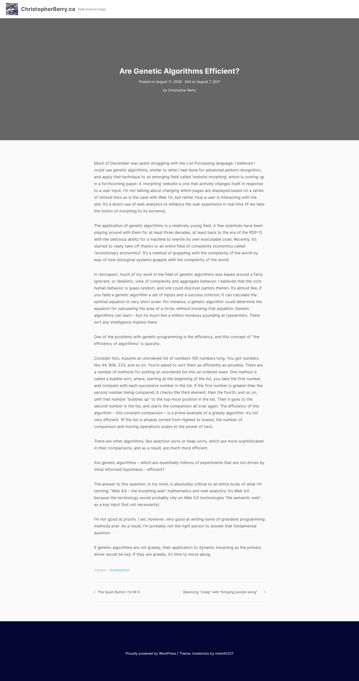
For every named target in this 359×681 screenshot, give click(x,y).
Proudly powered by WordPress (151, 653)
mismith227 (224, 653)
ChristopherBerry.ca (48, 9)
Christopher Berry (182, 90)
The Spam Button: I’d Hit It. (119, 592)
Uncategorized (119, 570)
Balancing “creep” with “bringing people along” (220, 592)
